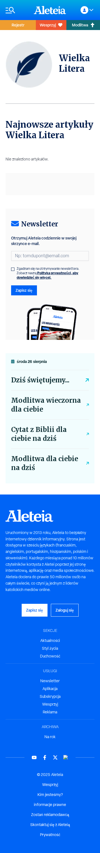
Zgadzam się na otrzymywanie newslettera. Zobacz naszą (48, 273)
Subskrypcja (50, 696)
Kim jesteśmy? (50, 794)
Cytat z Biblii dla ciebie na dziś (39, 434)
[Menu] (17, 10)
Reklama (50, 711)
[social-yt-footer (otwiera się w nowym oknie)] (34, 757)
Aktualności (50, 640)
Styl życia (50, 648)
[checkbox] (12, 269)
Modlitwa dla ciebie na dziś (44, 463)
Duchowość (50, 656)
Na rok (50, 736)
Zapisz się (24, 290)
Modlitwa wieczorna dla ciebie (46, 405)
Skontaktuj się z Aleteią (50, 824)
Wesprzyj (48, 25)
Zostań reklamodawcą (50, 814)
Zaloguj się (65, 610)
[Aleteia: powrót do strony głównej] (50, 10)
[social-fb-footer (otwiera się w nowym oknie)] (44, 757)
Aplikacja (50, 688)
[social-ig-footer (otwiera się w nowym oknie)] (65, 757)
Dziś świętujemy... (40, 380)
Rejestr (18, 25)
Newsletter (50, 680)
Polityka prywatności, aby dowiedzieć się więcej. (47, 275)
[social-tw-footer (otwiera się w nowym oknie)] (55, 757)
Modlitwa (80, 25)
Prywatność (50, 834)
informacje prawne (50, 804)
